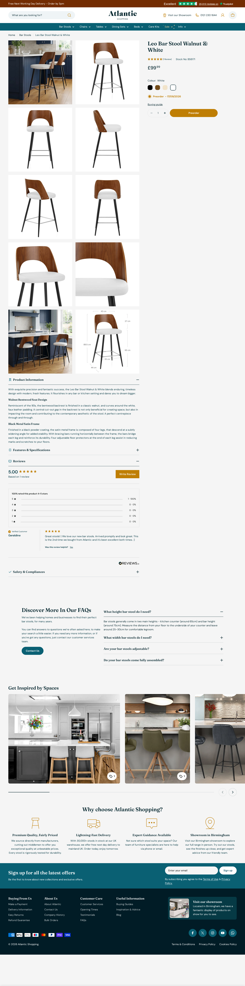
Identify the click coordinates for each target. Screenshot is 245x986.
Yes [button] (71, 547)
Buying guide (155, 104)
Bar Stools (25, 35)
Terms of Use (210, 879)
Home (11, 35)
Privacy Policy (207, 944)
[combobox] (41, 15)
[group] (25, 472)
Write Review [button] (127, 474)
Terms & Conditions (183, 944)
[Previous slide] (223, 792)
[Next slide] (233, 792)
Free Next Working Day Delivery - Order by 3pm (36, 3)
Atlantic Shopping (28, 944)
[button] (160, 59)
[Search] (69, 15)
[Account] (223, 15)
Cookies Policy (228, 944)
